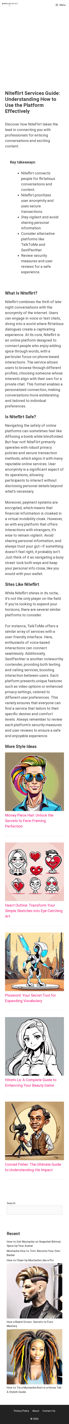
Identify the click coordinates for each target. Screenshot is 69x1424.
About (35, 1410)
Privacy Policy (21, 1410)
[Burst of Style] (10, 5)
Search (11, 1203)
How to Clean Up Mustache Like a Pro (30, 1260)
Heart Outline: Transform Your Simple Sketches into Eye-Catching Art (34, 910)
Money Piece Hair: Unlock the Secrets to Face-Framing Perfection (29, 820)
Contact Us (49, 1410)
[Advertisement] (34, 54)
